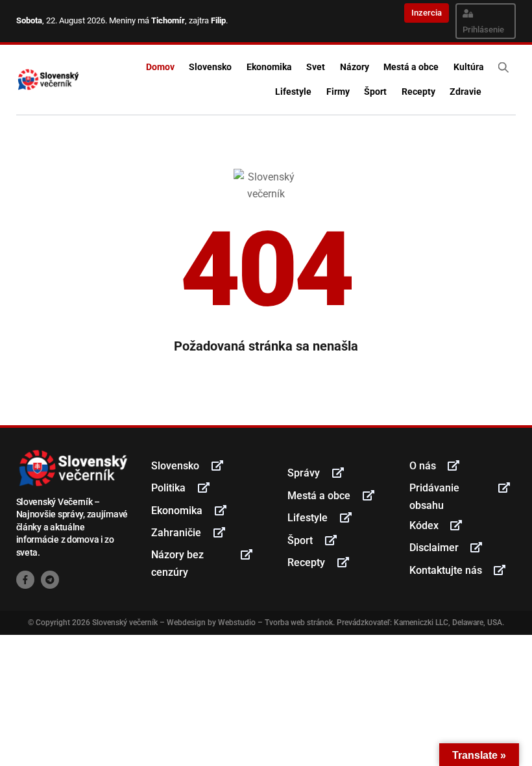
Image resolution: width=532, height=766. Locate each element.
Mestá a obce (411, 67)
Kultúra (468, 67)
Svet (315, 67)
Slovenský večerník (125, 622)
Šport (375, 91)
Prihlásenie (483, 29)
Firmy (338, 91)
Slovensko (210, 67)
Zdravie (465, 91)
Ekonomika (269, 67)
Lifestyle (293, 91)
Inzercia (426, 13)
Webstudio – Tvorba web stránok (275, 622)
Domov (160, 67)
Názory (354, 67)
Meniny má (147, 20)
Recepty (418, 91)
